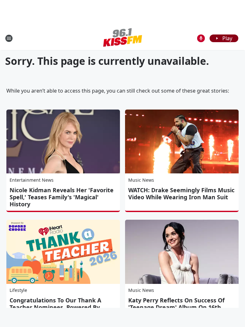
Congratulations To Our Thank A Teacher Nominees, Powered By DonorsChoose (55, 307)
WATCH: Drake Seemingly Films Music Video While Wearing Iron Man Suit (181, 193)
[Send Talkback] (201, 38)
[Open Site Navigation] (9, 38)
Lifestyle (18, 290)
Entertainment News (32, 180)
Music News (141, 180)
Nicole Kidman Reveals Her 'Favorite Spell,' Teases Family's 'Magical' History (62, 197)
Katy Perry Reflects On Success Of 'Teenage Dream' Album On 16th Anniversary (176, 307)
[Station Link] (123, 38)
